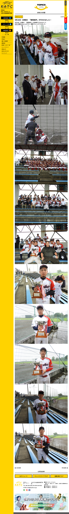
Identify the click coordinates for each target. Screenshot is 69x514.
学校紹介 (3, 39)
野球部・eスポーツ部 (6, 45)
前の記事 (19, 468)
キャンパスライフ (5, 47)
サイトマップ (4, 53)
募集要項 (6, 20)
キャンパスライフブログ (41, 476)
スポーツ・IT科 (6, 24)
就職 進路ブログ (59, 476)
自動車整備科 (6, 18)
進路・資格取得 (5, 41)
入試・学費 (7, 22)
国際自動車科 (6, 30)
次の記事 (64, 468)
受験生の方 (4, 49)
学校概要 (3, 37)
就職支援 (3, 43)
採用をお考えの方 (5, 51)
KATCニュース (23, 476)
